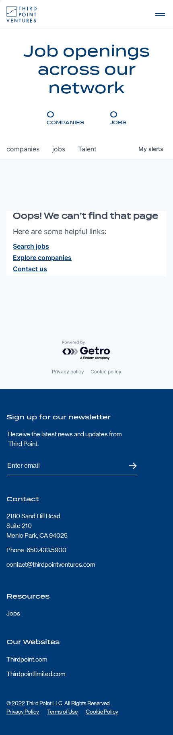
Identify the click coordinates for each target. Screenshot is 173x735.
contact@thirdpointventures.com (50, 564)
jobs (58, 149)
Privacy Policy (22, 711)
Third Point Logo (21, 14)
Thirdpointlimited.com (36, 674)
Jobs (13, 613)
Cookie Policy (102, 711)
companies (22, 149)
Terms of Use (62, 711)
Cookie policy (106, 372)
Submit (128, 466)
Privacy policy (68, 372)
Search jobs (31, 246)
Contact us (30, 269)
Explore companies (42, 257)
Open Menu (160, 14)
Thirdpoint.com (26, 659)
